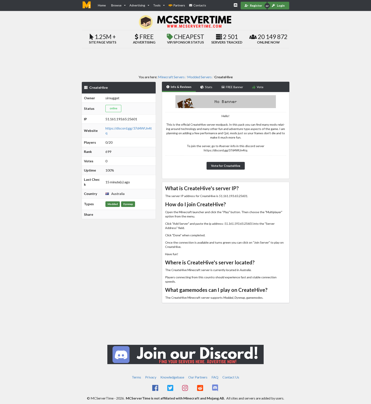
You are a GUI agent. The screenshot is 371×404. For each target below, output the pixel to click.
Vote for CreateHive (225, 165)
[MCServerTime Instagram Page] (185, 388)
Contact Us (230, 377)
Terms (136, 377)
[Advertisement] (185, 61)
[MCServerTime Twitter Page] (170, 388)
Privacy (150, 377)
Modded (113, 204)
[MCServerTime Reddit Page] (200, 388)
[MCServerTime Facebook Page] (155, 388)
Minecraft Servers (171, 77)
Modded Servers (199, 77)
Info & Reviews (181, 87)
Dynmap (128, 204)
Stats (208, 87)
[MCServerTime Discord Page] (215, 388)
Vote (260, 87)
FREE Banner (234, 87)
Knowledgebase (172, 377)
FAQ (214, 377)
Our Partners (197, 377)
